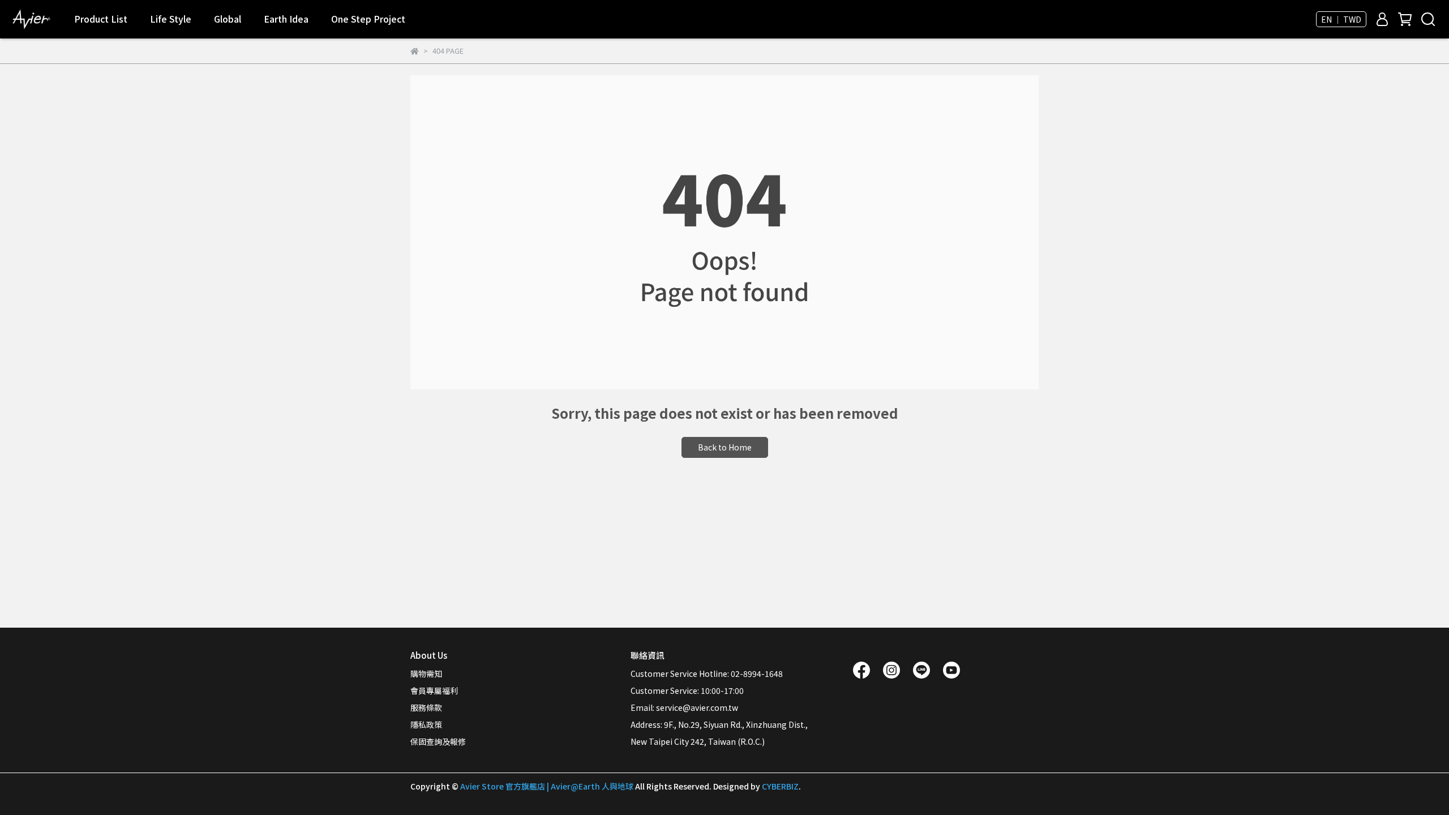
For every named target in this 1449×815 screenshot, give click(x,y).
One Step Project (368, 18)
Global (227, 18)
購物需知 (426, 673)
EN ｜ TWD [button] (1341, 19)
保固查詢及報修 (438, 741)
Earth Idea (286, 18)
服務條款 (426, 707)
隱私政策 (426, 724)
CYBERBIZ (780, 786)
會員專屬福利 (434, 690)
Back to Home (725, 447)
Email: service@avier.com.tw (684, 707)
